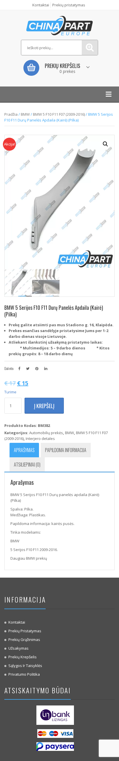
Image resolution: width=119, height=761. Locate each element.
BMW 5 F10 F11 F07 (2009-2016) (59, 114)
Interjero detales (40, 438)
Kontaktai (40, 5)
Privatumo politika (24, 674)
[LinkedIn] (45, 368)
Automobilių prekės (46, 432)
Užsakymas (18, 648)
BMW (25, 114)
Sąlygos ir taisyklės (25, 665)
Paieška (90, 47)
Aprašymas (24, 450)
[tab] (24, 450)
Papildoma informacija (65, 450)
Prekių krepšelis (22, 656)
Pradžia (11, 114)
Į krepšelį (44, 406)
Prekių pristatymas (68, 5)
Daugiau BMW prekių (28, 558)
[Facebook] (19, 368)
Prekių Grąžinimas (24, 639)
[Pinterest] (36, 368)
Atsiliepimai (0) (27, 464)
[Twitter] (27, 368)
